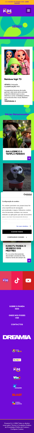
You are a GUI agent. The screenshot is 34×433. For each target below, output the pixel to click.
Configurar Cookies (17, 429)
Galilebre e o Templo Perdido (15, 152)
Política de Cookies (22, 427)
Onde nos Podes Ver (17, 316)
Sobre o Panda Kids (17, 307)
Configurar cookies (15, 237)
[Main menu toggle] (28, 10)
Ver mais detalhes (22, 226)
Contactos (17, 324)
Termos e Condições (18, 425)
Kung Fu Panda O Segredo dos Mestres (16, 248)
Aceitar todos (17, 232)
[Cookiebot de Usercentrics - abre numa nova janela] (24, 195)
